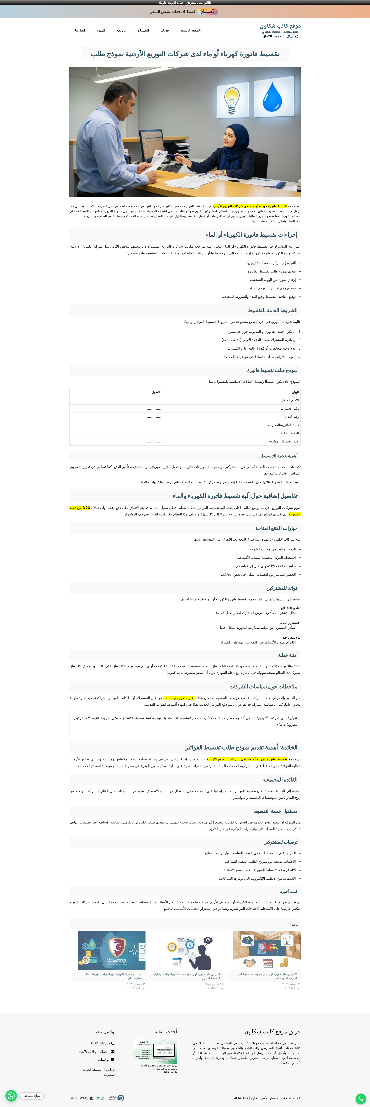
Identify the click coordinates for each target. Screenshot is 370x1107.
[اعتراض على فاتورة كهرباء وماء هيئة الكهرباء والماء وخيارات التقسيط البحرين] (186, 950)
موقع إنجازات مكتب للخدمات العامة (159, 1065)
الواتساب (104, 1060)
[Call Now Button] (361, 1098)
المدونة (100, 30)
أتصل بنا (80, 30)
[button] (11, 1096)
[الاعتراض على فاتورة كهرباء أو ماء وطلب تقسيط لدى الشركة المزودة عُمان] (264, 950)
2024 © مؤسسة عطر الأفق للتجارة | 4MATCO (267, 1098)
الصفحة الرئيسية (191, 30)
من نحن (121, 30)
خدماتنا (165, 30)
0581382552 (100, 1043)
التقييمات (143, 30)
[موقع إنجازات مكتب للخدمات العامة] (155, 1051)
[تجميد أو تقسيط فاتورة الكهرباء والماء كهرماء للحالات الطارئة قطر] (108, 950)
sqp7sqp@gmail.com (94, 1052)
